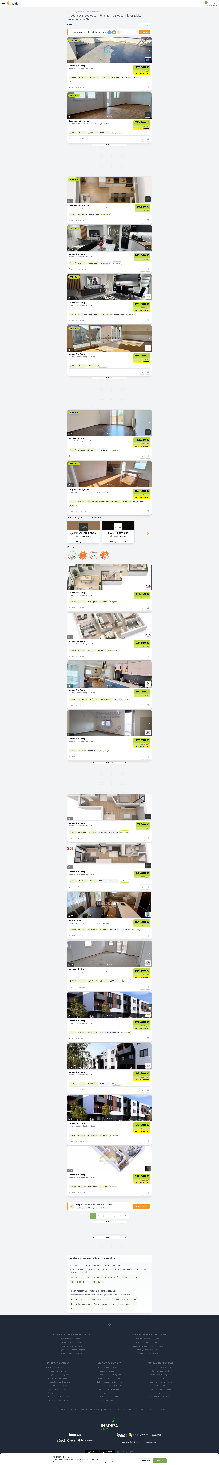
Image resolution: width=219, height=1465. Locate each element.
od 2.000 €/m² (96, 1282)
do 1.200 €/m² (76, 1277)
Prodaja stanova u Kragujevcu (58, 1375)
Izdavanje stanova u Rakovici (147, 1353)
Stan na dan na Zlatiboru (109, 1400)
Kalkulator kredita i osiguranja (160, 1397)
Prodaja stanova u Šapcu (58, 1386)
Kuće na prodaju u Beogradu (160, 1386)
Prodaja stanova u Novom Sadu (58, 1367)
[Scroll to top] (109, 1325)
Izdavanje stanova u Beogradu (148, 1339)
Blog (55, 1410)
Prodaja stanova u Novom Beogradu (71, 1350)
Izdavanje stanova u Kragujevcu (109, 1375)
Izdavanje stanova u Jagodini (109, 1393)
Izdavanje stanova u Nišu (109, 1371)
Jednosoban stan (100, 1299)
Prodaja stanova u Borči (71, 1342)
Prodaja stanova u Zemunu (71, 1346)
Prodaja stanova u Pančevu (58, 1393)
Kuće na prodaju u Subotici (160, 1378)
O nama (63, 1410)
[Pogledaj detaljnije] (109, 50)
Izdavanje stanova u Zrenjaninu (109, 1382)
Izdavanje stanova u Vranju (109, 1397)
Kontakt (73, 1410)
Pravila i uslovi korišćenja (125, 1410)
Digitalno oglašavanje (90, 1410)
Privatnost (162, 1410)
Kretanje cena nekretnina (161, 1389)
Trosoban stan (127, 1304)
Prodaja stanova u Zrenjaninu (58, 1382)
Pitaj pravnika (160, 1393)
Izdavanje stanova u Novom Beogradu (148, 1346)
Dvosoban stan (80, 1304)
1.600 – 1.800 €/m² (131, 1277)
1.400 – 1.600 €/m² (112, 1277)
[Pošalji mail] (132, 1452)
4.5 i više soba (125, 1309)
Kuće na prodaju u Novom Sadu (160, 1367)
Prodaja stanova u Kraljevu (58, 1400)
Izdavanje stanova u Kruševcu (109, 1386)
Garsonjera (78, 1299)
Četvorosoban (104, 1309)
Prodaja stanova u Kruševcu (58, 1389)
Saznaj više (145, 1461)
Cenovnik (107, 1410)
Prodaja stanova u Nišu (58, 1371)
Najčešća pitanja (147, 1410)
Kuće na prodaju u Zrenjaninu (160, 1382)
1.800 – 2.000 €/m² (79, 1282)
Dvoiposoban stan (104, 1304)
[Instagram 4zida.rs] (122, 1452)
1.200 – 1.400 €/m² (93, 1277)
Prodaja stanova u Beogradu (71, 1339)
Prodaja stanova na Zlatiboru (58, 1397)
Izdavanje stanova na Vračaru (147, 1350)
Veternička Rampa (93, 12)
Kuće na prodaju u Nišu (160, 1371)
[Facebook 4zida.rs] (117, 1452)
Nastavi (159, 1461)
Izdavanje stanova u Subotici (109, 1378)
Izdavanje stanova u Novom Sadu (109, 1367)
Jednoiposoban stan (125, 1299)
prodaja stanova (78, 12)
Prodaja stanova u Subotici (58, 1378)
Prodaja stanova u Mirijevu (71, 1353)
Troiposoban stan (81, 1309)
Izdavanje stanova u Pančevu (109, 1389)
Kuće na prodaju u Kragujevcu (160, 1375)
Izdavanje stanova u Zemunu (147, 1342)
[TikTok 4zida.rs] (127, 1452)
